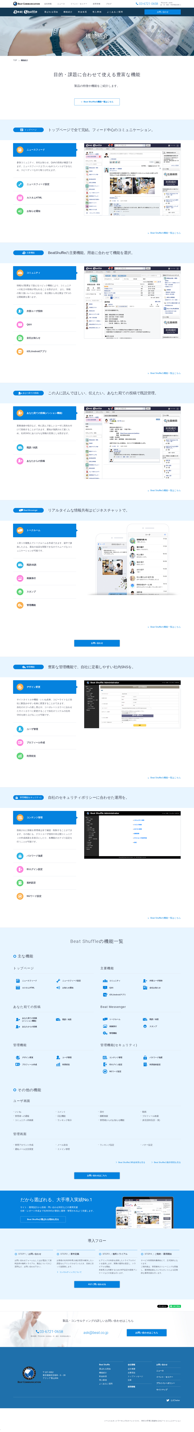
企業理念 (131, 1373)
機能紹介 (68, 12)
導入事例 (97, 12)
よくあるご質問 (115, 12)
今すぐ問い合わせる (97, 1284)
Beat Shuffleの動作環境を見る (167, 1162)
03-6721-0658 (148, 4)
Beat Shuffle (25, 12)
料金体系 (82, 12)
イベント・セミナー (79, 4)
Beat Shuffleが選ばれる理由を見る (43, 1219)
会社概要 (131, 1369)
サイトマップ (161, 1390)
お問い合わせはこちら (97, 1175)
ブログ (109, 4)
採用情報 (96, 4)
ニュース (61, 4)
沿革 (130, 1380)
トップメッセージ (135, 1376)
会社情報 (48, 4)
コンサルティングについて (71, 1272)
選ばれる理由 (51, 12)
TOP (15, 60)
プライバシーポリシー (165, 1383)
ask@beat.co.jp (96, 1332)
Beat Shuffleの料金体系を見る (131, 1162)
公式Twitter (175, 1400)
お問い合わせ (162, 12)
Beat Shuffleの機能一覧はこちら (165, 233)
